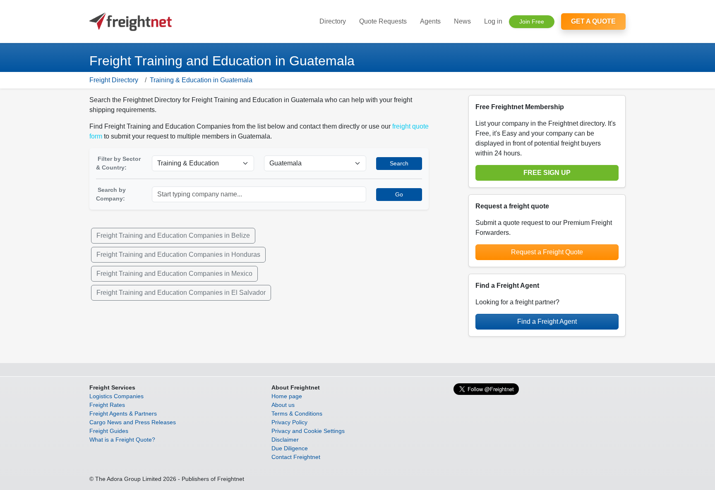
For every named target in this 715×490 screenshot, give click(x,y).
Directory (332, 21)
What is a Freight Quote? (122, 439)
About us (283, 405)
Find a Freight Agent (547, 321)
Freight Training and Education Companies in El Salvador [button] (181, 292)
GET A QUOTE (593, 21)
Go (399, 194)
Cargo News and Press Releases (132, 422)
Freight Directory (113, 80)
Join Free (531, 21)
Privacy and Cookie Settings (308, 431)
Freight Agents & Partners (123, 413)
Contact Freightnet (295, 457)
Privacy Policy (289, 422)
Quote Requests (383, 21)
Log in (493, 21)
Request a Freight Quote (547, 252)
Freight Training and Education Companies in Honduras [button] (178, 254)
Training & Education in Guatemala (201, 80)
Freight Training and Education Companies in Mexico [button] (174, 273)
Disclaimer (285, 439)
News (462, 21)
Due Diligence (289, 448)
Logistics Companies (116, 396)
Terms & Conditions (296, 413)
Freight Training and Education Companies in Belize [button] (173, 235)
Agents (430, 21)
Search (399, 163)
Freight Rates (107, 405)
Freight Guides (108, 431)
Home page (286, 396)
